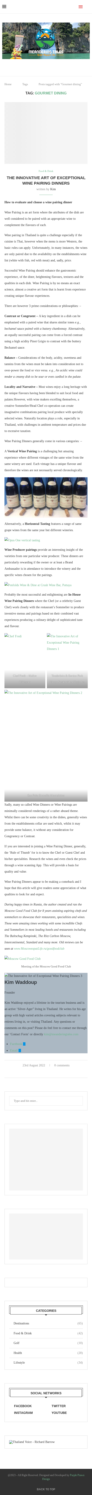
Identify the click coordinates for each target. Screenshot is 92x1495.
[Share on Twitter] (46, 1072)
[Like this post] (36, 1072)
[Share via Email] (56, 1072)
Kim (53, 189)
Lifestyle (48, 1362)
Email (14, 1050)
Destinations (48, 1323)
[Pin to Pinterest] (51, 1072)
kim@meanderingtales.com (61, 1034)
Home (8, 84)
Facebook (16, 1044)
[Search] (87, 6)
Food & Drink (48, 1333)
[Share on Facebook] (42, 1072)
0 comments (61, 1065)
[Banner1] (46, 1160)
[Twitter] (49, 65)
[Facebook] (43, 65)
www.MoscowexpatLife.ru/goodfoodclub (39, 948)
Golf (48, 1343)
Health (48, 1353)
